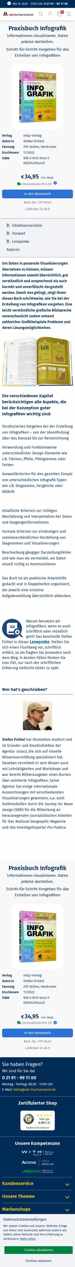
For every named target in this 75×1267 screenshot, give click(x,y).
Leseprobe (20, 241)
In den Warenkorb (37, 194)
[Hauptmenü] (70, 14)
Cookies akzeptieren (38, 1250)
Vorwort (18, 233)
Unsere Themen (18, 1196)
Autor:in (13, 250)
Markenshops (16, 1209)
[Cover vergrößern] (37, 97)
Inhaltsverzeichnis (27, 225)
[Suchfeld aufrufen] (42, 14)
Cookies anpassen (38, 1261)
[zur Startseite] (17, 14)
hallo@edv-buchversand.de (34, 1090)
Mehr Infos (27, 1239)
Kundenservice (17, 1183)
